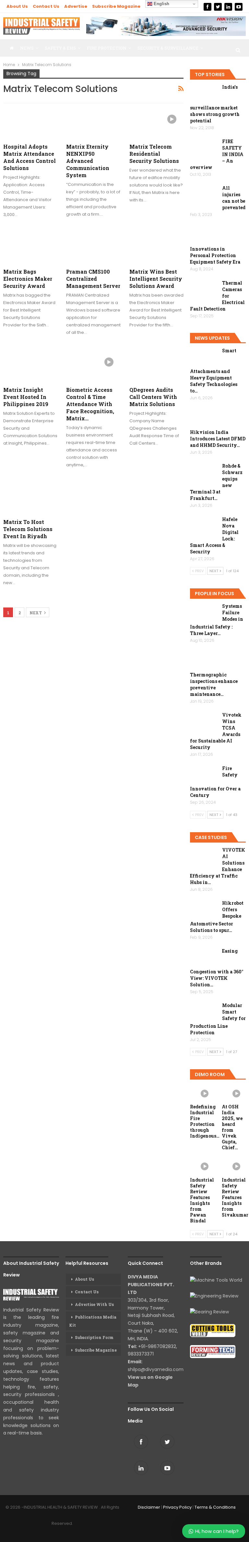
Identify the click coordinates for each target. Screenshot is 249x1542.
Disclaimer (149, 1507)
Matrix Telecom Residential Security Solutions (154, 153)
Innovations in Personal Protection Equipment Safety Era (215, 255)
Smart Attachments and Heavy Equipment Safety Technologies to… (213, 370)
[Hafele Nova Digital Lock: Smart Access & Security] (204, 526)
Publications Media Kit (92, 1321)
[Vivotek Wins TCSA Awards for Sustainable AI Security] (204, 722)
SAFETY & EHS (60, 48)
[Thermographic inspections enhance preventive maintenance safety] (204, 661)
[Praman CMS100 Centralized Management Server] (93, 248)
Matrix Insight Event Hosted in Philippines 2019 (25, 396)
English (160, 3)
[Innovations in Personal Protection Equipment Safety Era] (204, 235)
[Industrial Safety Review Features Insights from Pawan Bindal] (202, 1165)
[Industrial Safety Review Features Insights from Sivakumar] (234, 1165)
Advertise (75, 6)
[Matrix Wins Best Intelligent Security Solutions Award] (156, 248)
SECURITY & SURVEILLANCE (167, 48)
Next (36, 612)
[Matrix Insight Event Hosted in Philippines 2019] (30, 366)
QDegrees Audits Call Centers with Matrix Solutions (153, 396)
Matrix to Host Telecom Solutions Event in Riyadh (28, 528)
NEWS (27, 48)
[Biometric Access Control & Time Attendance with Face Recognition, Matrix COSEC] (93, 366)
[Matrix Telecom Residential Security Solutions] (156, 123)
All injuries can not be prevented (233, 197)
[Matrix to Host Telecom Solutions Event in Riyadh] (30, 498)
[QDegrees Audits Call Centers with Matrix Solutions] (156, 366)
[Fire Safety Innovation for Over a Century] (204, 775)
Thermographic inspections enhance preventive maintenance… (214, 684)
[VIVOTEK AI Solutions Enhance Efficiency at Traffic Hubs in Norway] (204, 857)
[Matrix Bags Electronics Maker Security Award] (30, 248)
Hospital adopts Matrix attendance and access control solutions (29, 157)
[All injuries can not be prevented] (204, 195)
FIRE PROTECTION (106, 48)
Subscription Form (94, 1337)
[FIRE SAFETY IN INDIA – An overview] (204, 148)
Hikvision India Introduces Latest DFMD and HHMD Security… (217, 438)
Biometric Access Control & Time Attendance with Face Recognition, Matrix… (90, 404)
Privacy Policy (177, 1507)
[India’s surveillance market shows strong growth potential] (204, 94)
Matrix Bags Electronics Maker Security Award (27, 278)
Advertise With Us (94, 1304)
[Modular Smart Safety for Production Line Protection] (204, 1012)
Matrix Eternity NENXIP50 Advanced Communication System (87, 160)
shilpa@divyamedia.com (156, 1369)
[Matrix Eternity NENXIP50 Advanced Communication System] (93, 123)
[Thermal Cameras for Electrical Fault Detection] (204, 290)
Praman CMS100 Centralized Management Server (93, 278)
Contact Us (46, 6)
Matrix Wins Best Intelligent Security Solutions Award (155, 278)
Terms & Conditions (215, 1507)
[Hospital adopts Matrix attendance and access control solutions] (30, 123)
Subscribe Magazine (116, 6)
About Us (17, 6)
